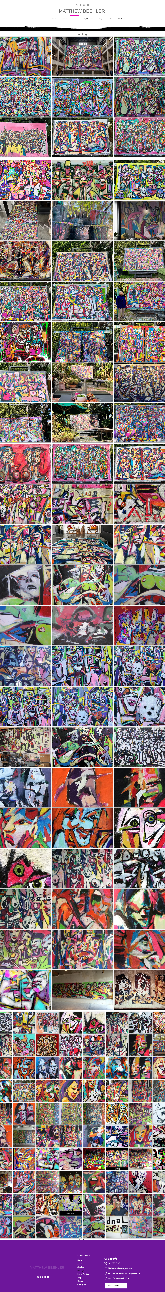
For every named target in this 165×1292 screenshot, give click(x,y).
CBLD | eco (81, 1284)
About (79, 1264)
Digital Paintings (83, 1274)
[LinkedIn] (84, 4)
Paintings (80, 1270)
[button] (82, 56)
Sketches (80, 1267)
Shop (79, 1277)
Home (79, 1260)
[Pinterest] (45, 1277)
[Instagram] (76, 4)
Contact (80, 1281)
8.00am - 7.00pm (122, 1278)
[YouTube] (88, 4)
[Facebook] (80, 4)
